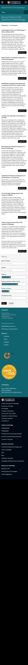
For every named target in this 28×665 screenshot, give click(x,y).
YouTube (6, 344)
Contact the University (7, 406)
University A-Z (5, 421)
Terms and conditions (7, 418)
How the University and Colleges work (11, 447)
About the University (7, 444)
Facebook (6, 336)
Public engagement (6, 474)
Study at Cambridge (7, 425)
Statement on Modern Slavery (9, 416)
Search (25, 2)
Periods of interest (6, 288)
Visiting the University (7, 458)
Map (2, 455)
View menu (2, 2)
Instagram (6, 342)
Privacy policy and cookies (8, 413)
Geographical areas (6, 295)
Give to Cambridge (6, 449)
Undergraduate (5, 428)
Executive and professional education (11, 436)
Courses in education (7, 439)
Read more (23, 53)
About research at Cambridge (9, 471)
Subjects (3, 274)
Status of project (5, 260)
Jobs (2, 452)
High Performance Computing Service (11, 392)
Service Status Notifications (8, 388)
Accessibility (4, 408)
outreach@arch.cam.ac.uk (8, 326)
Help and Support (6, 390)
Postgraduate (5, 431)
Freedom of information (7, 411)
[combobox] (8, 263)
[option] (6, 277)
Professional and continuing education (11, 433)
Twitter (5, 339)
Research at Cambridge (8, 465)
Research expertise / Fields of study (10, 281)
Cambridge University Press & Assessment (12, 461)
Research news (5, 468)
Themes (3, 267)
